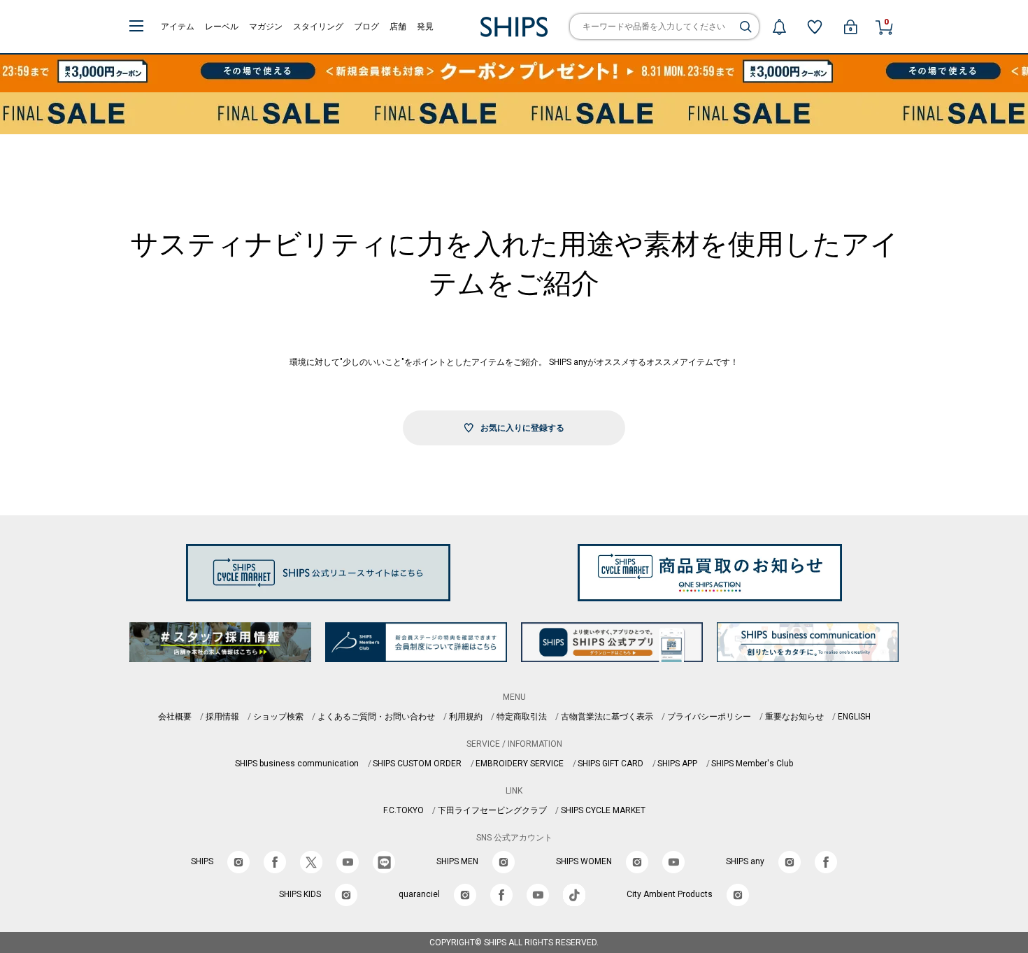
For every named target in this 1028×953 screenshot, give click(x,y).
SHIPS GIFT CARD (610, 763)
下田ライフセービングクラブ (492, 810)
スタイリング (318, 26)
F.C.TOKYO (403, 810)
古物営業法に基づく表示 (607, 717)
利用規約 (466, 717)
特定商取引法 (522, 717)
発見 (425, 26)
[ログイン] (850, 26)
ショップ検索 (278, 717)
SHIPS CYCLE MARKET (603, 810)
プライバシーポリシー (709, 717)
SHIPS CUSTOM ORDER (417, 763)
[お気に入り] (814, 26)
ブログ (366, 26)
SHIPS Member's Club (752, 763)
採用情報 (222, 717)
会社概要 (175, 717)
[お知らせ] (779, 26)
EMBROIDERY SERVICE (520, 763)
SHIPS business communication (297, 763)
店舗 (398, 26)
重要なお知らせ (794, 717)
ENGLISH (854, 717)
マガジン (266, 26)
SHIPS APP (677, 763)
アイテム (177, 26)
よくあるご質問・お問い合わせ (376, 717)
